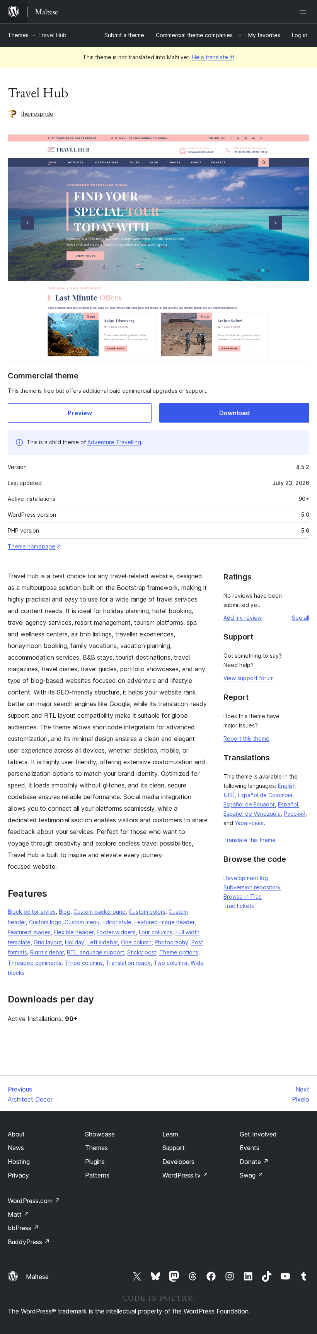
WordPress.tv (185, 1175)
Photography (171, 942)
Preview (80, 413)
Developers (178, 1162)
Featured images (29, 932)
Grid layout (48, 942)
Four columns (155, 932)
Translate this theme (249, 840)
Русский (294, 813)
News (16, 1148)
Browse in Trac (242, 896)
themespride (37, 113)
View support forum (248, 678)
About (16, 1134)
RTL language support (95, 952)
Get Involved (258, 1134)
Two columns (170, 962)
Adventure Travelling (114, 442)
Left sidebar (102, 942)
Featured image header (164, 922)
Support (173, 1148)
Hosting (19, 1162)
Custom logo (45, 922)
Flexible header (74, 932)
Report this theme (246, 738)
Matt (18, 1214)
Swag (251, 1175)
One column (136, 942)
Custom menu (82, 922)
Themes (18, 35)
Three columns (84, 962)
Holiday (74, 942)
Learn (170, 1134)
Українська (249, 823)
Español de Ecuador (249, 804)
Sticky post (141, 952)
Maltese (37, 1277)
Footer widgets (116, 932)
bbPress (23, 1228)
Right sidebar (47, 952)
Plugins (95, 1162)
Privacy (18, 1175)
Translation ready (128, 962)
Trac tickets (238, 906)
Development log (245, 878)
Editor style (116, 922)
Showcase (100, 1134)
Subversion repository (252, 887)
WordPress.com (34, 1201)
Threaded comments (34, 962)
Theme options (178, 952)
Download (234, 413)
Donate (254, 1162)
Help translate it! (213, 57)
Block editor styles (32, 911)
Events (249, 1148)
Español (288, 804)
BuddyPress (29, 1242)
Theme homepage (31, 546)
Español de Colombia (265, 795)
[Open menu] (304, 11)
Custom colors (147, 911)
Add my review (242, 617)
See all (300, 617)
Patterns (97, 1175)
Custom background (99, 911)
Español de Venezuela (252, 813)
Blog (64, 911)
